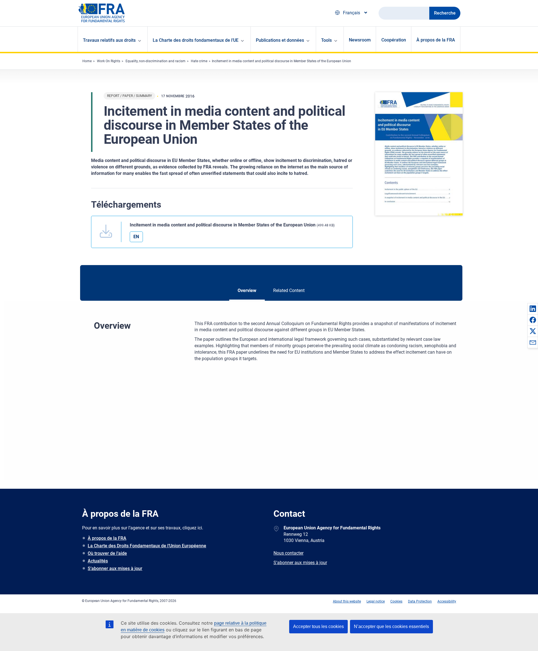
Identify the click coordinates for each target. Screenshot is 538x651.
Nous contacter (288, 553)
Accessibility (446, 601)
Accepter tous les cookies (318, 626)
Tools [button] (326, 40)
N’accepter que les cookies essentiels (391, 626)
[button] (533, 308)
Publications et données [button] (280, 40)
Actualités (98, 561)
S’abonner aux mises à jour (115, 568)
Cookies (396, 601)
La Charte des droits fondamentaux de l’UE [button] (195, 40)
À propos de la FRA (435, 40)
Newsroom (360, 40)
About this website (347, 601)
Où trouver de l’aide (107, 553)
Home (87, 61)
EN (136, 236)
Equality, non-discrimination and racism (155, 61)
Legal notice (376, 601)
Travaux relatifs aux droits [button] (109, 40)
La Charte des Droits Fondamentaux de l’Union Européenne (147, 545)
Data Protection (420, 601)
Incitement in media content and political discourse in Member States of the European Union (281, 61)
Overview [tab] (247, 290)
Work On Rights (108, 61)
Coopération (393, 40)
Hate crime (199, 61)
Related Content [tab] (289, 290)
